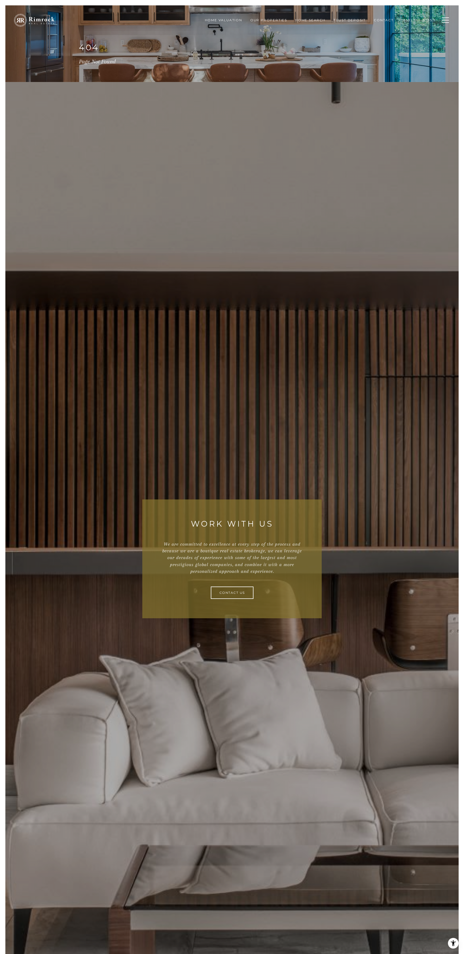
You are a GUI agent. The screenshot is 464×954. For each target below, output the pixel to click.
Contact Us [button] (232, 593)
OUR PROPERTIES (268, 20)
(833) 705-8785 (417, 20)
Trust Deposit (350, 20)
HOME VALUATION (223, 20)
